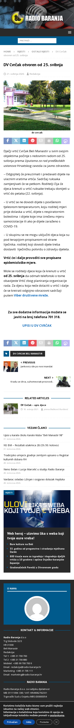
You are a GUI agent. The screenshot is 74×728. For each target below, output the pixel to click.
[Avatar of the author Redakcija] (37, 617)
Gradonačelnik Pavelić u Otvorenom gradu (34, 567)
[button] (69, 32)
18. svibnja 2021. (31, 409)
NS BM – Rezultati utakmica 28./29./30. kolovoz (31, 445)
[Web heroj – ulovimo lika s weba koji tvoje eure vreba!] (37, 525)
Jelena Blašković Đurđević (56, 409)
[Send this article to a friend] (41, 141)
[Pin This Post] (32, 141)
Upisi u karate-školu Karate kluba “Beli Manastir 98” (33, 435)
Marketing (9, 670)
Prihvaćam (12, 722)
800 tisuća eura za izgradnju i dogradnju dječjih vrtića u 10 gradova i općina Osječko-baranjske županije (37, 559)
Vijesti (21, 51)
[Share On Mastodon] (65, 141)
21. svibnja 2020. (15, 73)
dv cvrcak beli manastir (27, 353)
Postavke (44, 722)
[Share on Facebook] (8, 141)
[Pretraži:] (37, 40)
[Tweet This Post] (16, 141)
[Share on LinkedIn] (24, 141)
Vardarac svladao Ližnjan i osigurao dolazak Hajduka (34, 479)
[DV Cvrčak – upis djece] (11, 408)
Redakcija (35, 73)
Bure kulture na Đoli (21, 544)
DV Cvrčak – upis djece (33, 405)
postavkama (57, 715)
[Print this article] (49, 141)
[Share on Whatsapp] (57, 141)
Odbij (28, 722)
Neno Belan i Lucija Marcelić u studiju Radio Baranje (34, 469)
